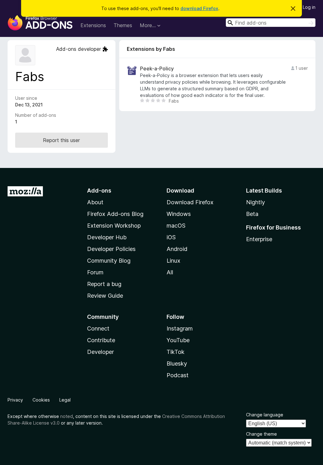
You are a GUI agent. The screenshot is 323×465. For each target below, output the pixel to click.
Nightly (255, 202)
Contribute (101, 340)
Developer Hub (106, 237)
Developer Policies (111, 249)
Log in (309, 7)
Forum (95, 272)
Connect (98, 328)
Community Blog (109, 260)
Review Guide (105, 295)
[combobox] (270, 22)
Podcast (178, 375)
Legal (65, 399)
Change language (264, 414)
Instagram (180, 328)
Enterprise (259, 239)
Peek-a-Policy (157, 69)
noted (66, 416)
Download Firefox (190, 202)
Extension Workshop (114, 225)
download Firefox (199, 8)
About (95, 202)
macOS (176, 225)
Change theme (261, 434)
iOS (171, 237)
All (170, 272)
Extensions (93, 25)
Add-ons (99, 190)
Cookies (41, 399)
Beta (252, 214)
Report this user (61, 140)
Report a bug (104, 284)
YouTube (178, 340)
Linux (173, 260)
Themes (123, 25)
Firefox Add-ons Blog (115, 214)
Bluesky (177, 363)
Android (177, 249)
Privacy (15, 399)
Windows (179, 214)
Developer (100, 352)
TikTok (176, 352)
